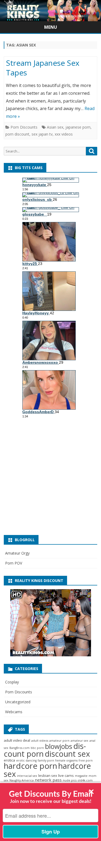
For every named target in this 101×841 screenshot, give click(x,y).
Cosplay (12, 682)
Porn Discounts (24, 127)
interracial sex (27, 776)
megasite (81, 776)
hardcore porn (30, 765)
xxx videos (64, 134)
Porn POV (13, 563)
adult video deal (17, 740)
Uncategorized (17, 701)
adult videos (39, 740)
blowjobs (58, 746)
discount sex (67, 753)
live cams (66, 775)
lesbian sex (47, 775)
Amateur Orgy (17, 553)
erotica (9, 760)
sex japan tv (42, 134)
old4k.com (85, 780)
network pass (48, 779)
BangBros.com (19, 748)
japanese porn (77, 127)
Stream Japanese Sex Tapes (42, 68)
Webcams (13, 711)
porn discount (17, 134)
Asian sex (55, 127)
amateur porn (59, 740)
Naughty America (21, 780)
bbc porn (37, 748)
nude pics (69, 780)
